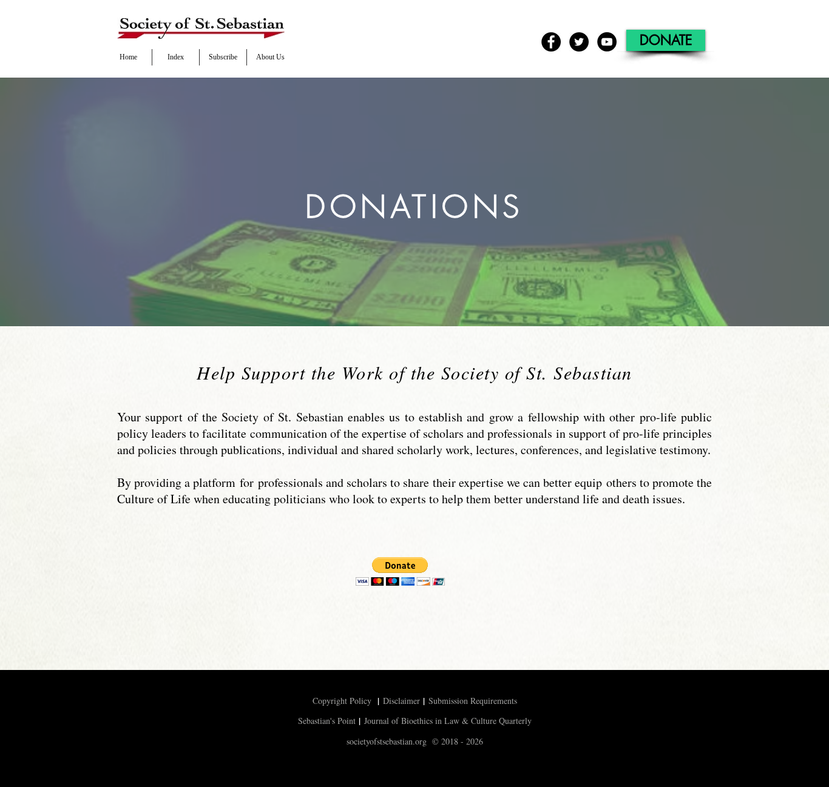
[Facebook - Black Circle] (551, 42)
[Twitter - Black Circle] (579, 42)
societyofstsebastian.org (387, 741)
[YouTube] (607, 42)
